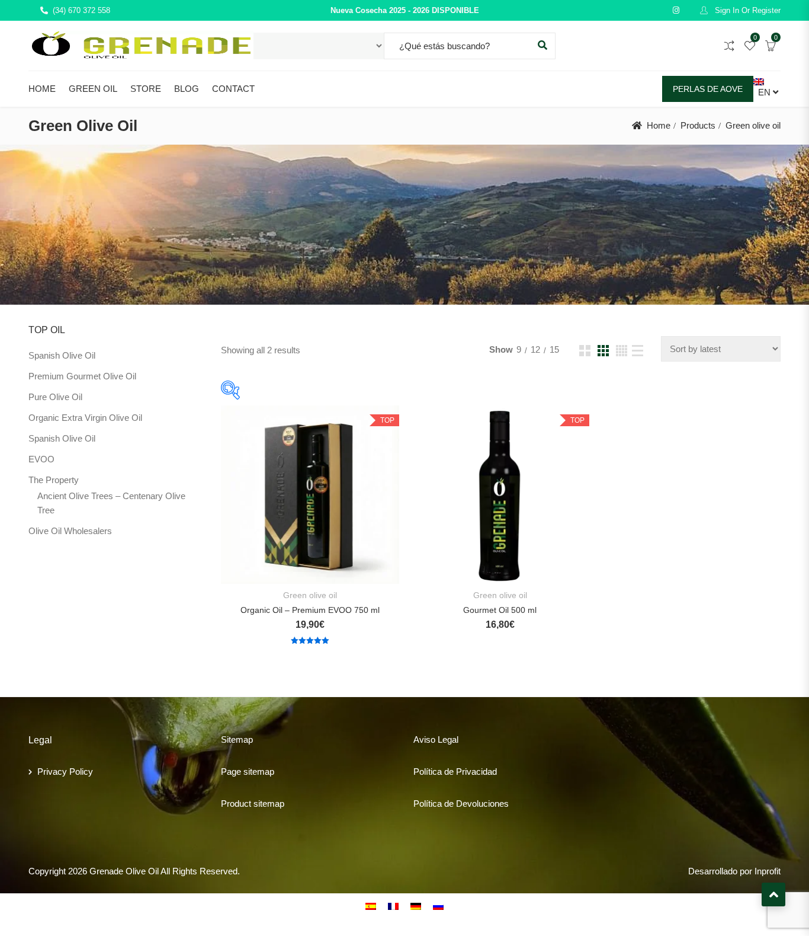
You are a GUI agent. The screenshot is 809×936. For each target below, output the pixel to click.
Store (145, 89)
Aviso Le (430, 739)
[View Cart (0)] (770, 46)
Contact (233, 89)
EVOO (41, 459)
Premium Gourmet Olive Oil (82, 376)
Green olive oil (310, 595)
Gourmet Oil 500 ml (500, 610)
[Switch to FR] (393, 905)
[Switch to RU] (438, 905)
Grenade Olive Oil (124, 871)
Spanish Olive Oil (61, 355)
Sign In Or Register (746, 10)
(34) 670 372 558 (81, 10)
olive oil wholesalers (70, 531)
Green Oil (93, 89)
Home (42, 89)
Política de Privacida (452, 771)
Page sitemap (247, 771)
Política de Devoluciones (461, 803)
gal (452, 739)
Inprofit (768, 871)
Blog (186, 89)
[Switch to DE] (415, 905)
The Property (53, 480)
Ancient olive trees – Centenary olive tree (111, 503)
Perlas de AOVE (708, 89)
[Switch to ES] (370, 905)
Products (697, 125)
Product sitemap (252, 803)
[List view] (637, 350)
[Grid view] (584, 350)
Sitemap (237, 739)
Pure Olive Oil (55, 397)
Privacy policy (65, 771)
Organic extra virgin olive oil (85, 418)
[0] (749, 46)
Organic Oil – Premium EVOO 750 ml (310, 610)
